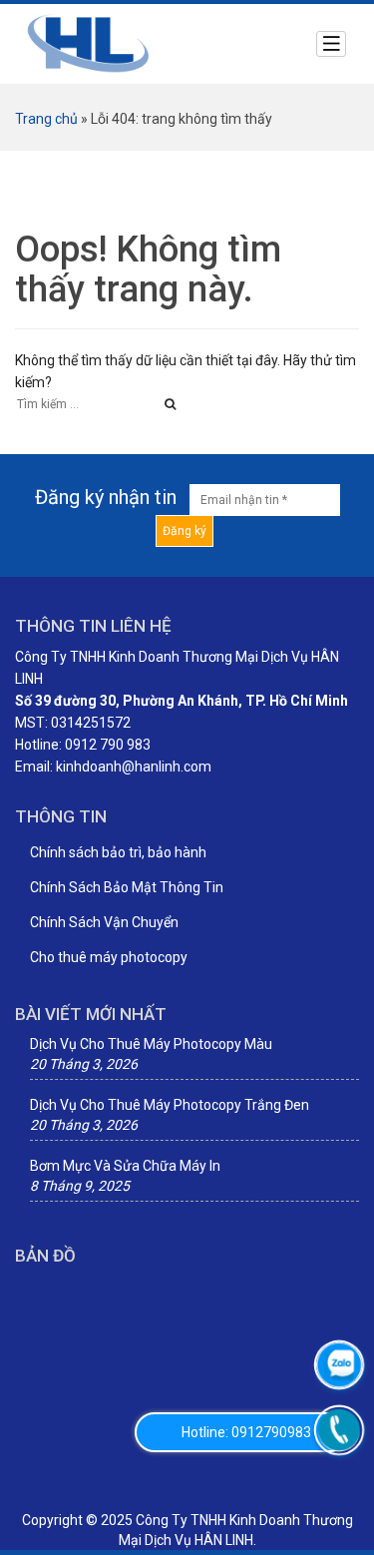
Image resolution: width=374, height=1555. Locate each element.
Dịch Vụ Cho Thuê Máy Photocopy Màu (151, 1044)
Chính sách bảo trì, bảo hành (118, 852)
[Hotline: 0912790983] (339, 1430)
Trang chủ (46, 119)
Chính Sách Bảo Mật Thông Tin (126, 887)
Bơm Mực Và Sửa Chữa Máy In (125, 1166)
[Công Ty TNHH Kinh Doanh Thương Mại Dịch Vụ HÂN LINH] (89, 43)
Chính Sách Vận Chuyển (104, 922)
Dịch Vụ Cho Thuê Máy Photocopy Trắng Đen (169, 1105)
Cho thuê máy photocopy (108, 957)
